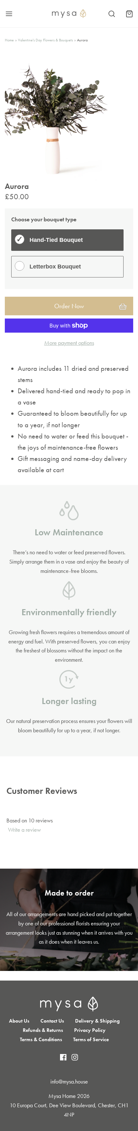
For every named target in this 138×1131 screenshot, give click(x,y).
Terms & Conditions (41, 1039)
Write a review (24, 829)
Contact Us (52, 1020)
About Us (19, 1020)
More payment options (69, 342)
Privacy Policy (90, 1030)
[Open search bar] (111, 13)
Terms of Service (91, 1039)
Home (9, 40)
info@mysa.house (69, 1081)
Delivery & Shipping (97, 1020)
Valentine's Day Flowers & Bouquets (45, 40)
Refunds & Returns (43, 1030)
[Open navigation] (9, 13)
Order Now (69, 306)
